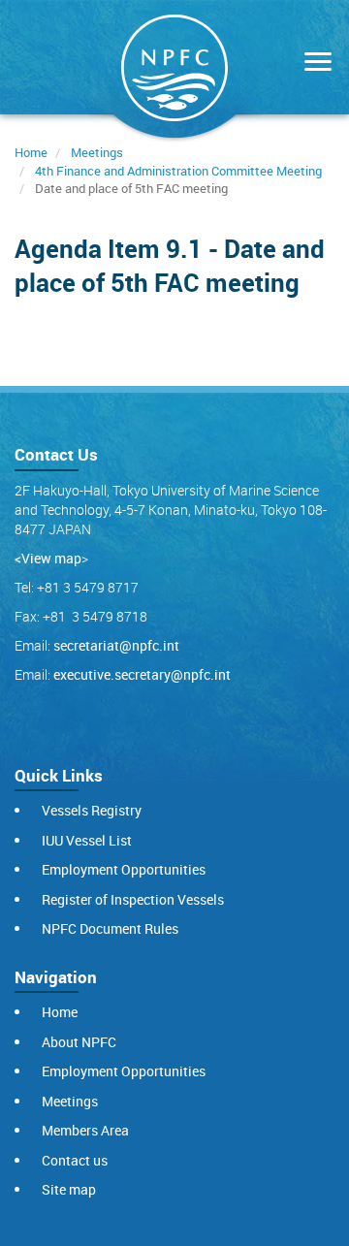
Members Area (85, 1130)
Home (31, 152)
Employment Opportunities (124, 869)
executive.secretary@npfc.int (142, 674)
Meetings (97, 152)
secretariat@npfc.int (116, 645)
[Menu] (313, 63)
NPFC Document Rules (110, 928)
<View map (48, 558)
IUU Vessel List (87, 840)
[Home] (174, 72)
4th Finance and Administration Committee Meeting (178, 170)
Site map (69, 1189)
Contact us (75, 1160)
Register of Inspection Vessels (133, 899)
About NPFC (79, 1042)
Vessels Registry (92, 810)
